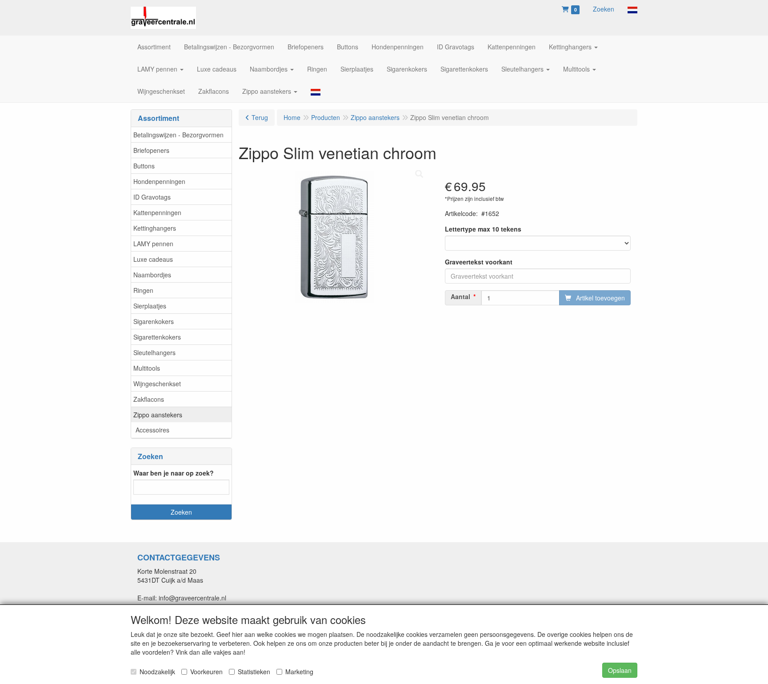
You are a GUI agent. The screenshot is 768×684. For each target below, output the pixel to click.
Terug (260, 117)
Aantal (460, 296)
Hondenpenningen (159, 181)
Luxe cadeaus (153, 259)
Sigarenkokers (153, 321)
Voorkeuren (206, 671)
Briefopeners (151, 150)
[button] (632, 9)
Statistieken (254, 671)
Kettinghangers (154, 228)
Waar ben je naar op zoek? (173, 472)
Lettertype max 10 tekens (483, 228)
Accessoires (152, 429)
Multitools (146, 368)
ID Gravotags (152, 196)
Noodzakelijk (157, 671)
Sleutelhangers (154, 352)
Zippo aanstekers (157, 414)
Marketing (299, 671)
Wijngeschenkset (157, 383)
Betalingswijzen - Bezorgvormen (178, 134)
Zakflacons (148, 399)
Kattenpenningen (157, 212)
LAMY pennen (153, 243)
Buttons (144, 165)
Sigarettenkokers (157, 336)
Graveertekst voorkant (478, 261)
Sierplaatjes (149, 305)
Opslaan (620, 670)
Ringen (143, 290)
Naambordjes (152, 274)
